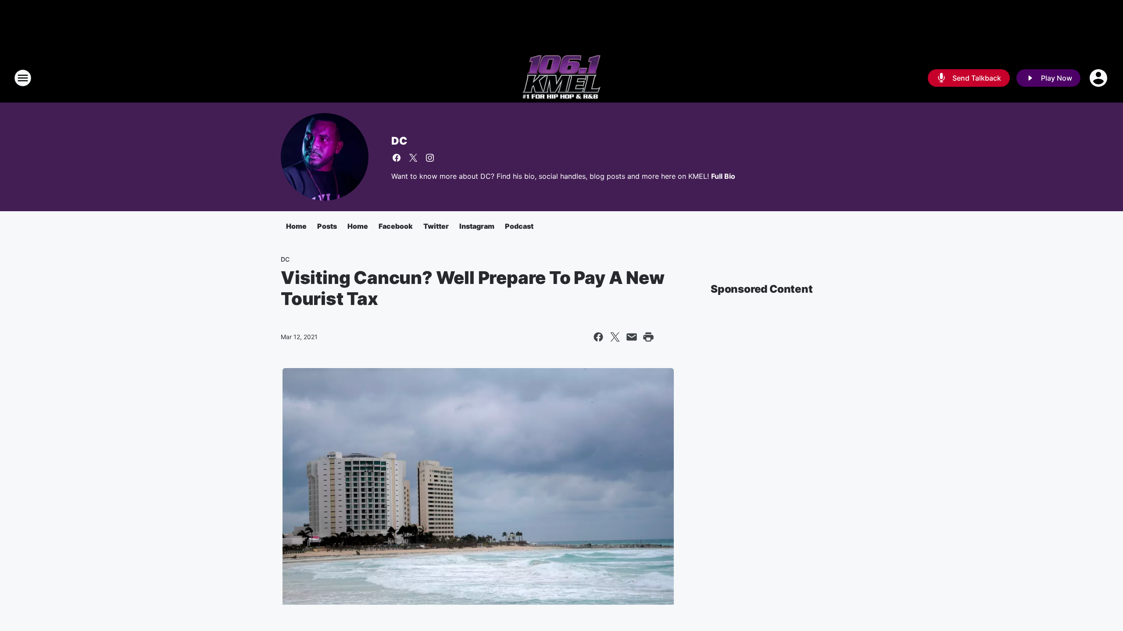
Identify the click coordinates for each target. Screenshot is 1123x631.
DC (399, 141)
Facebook (396, 226)
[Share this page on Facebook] (598, 337)
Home (296, 226)
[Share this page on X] (615, 337)
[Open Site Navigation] (23, 78)
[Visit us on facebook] (396, 157)
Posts (327, 226)
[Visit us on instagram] (430, 157)
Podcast (519, 226)
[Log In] (1099, 78)
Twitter (436, 226)
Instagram (476, 226)
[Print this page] (648, 337)
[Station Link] (561, 78)
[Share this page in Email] (632, 337)
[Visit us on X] (413, 157)
